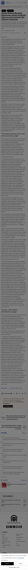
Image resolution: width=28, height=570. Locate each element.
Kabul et (7, 563)
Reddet (20, 563)
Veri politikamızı (21, 557)
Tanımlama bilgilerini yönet (14, 567)
